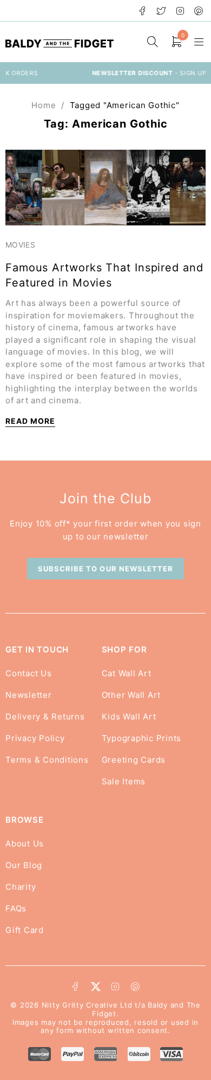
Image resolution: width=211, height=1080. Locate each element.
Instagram (180, 10)
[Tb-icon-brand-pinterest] (135, 986)
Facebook (142, 10)
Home (43, 105)
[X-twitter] (95, 986)
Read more (30, 420)
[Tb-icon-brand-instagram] (115, 986)
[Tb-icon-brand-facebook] (75, 986)
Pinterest (198, 10)
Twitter (161, 10)
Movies (20, 244)
